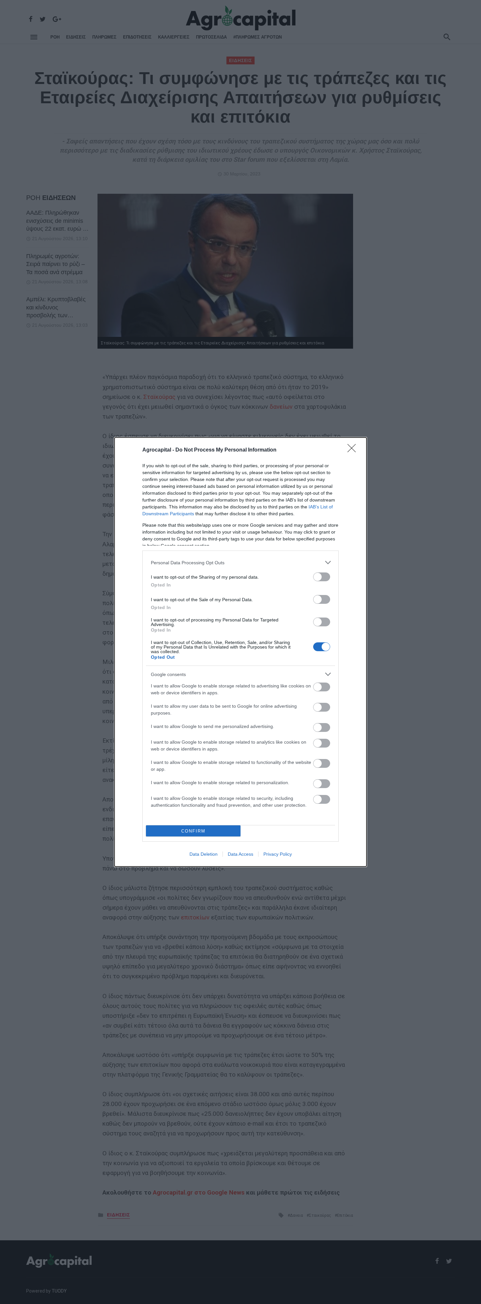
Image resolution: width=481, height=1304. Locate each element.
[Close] (353, 450)
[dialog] (240, 652)
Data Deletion (203, 854)
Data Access (240, 854)
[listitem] (240, 562)
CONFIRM (193, 831)
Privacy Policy (277, 854)
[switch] (321, 576)
